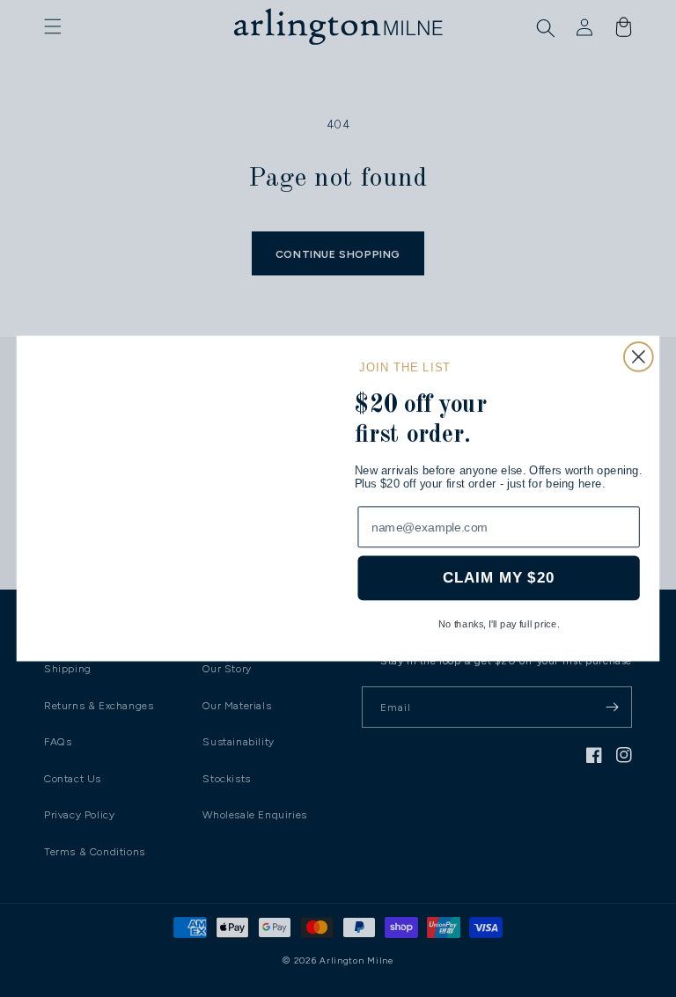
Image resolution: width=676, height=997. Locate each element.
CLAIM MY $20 (499, 578)
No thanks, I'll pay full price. (499, 624)
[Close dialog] (638, 319)
